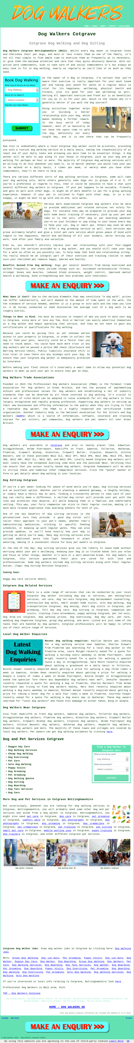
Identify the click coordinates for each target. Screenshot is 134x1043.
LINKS (94, 26)
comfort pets (31, 820)
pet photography (73, 820)
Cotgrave (56, 445)
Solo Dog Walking (79, 972)
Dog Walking (11, 972)
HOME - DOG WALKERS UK (67, 1007)
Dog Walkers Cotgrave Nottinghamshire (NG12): (35, 50)
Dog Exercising (77, 968)
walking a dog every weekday (22, 690)
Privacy (129, 1018)
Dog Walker (47, 961)
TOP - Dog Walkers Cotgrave (21, 993)
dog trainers (11, 834)
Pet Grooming (72, 958)
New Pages (15, 1018)
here (109, 731)
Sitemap (5, 1018)
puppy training (102, 830)
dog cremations (93, 823)
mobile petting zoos (57, 830)
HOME (86, 26)
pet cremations (28, 827)
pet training (67, 827)
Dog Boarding (67, 961)
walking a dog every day (68, 697)
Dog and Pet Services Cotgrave (33, 739)
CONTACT (112, 26)
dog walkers (37, 187)
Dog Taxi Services (78, 965)
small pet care (13, 830)
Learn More (116, 1041)
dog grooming (51, 823)
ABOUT (103, 26)
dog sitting (81, 610)
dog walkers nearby (63, 687)
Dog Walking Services (26, 965)
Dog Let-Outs (50, 958)
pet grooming (101, 816)
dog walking (39, 149)
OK (128, 1041)
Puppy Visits (93, 958)
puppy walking (87, 613)
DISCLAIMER (124, 26)
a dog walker (49, 813)
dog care (65, 816)
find (13, 714)
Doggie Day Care (26, 961)
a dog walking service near (72, 644)
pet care (33, 816)
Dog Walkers (115, 961)
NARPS (20, 416)
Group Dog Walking (25, 958)
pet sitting (104, 827)
